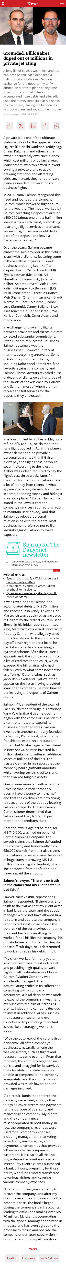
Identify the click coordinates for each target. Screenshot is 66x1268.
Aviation (12, 1258)
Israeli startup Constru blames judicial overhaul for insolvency (31, 587)
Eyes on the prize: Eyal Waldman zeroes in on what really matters (33, 580)
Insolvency (29, 1258)
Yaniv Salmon (49, 1258)
